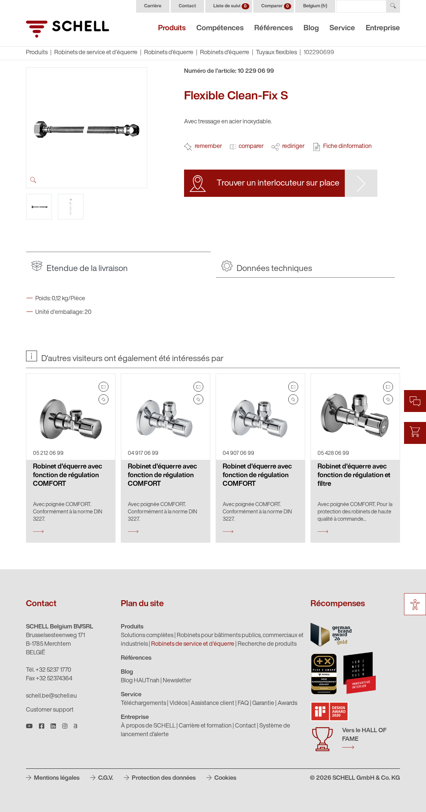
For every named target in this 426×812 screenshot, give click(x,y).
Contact (187, 6)
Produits (172, 28)
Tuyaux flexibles (276, 53)
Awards (287, 704)
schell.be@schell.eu (51, 696)
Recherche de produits (267, 644)
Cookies (224, 778)
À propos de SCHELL (148, 726)
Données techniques (273, 269)
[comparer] (103, 387)
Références (273, 28)
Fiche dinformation (347, 147)
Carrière (152, 6)
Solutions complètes (147, 636)
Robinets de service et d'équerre (95, 53)
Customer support (50, 710)
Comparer (275, 6)
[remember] (103, 399)
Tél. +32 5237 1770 (48, 670)
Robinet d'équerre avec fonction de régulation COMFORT (67, 475)
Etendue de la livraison (86, 269)
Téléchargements (143, 704)
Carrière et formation (205, 726)
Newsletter (177, 681)
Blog (311, 28)
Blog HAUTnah (140, 681)
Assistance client (212, 704)
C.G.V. (105, 778)
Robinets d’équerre (168, 53)
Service (342, 28)
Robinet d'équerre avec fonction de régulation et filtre (354, 475)
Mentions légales (56, 778)
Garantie (263, 704)
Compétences (220, 28)
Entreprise (383, 28)
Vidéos (178, 704)
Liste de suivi (230, 6)
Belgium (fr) (315, 6)
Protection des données (163, 778)
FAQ (243, 704)
